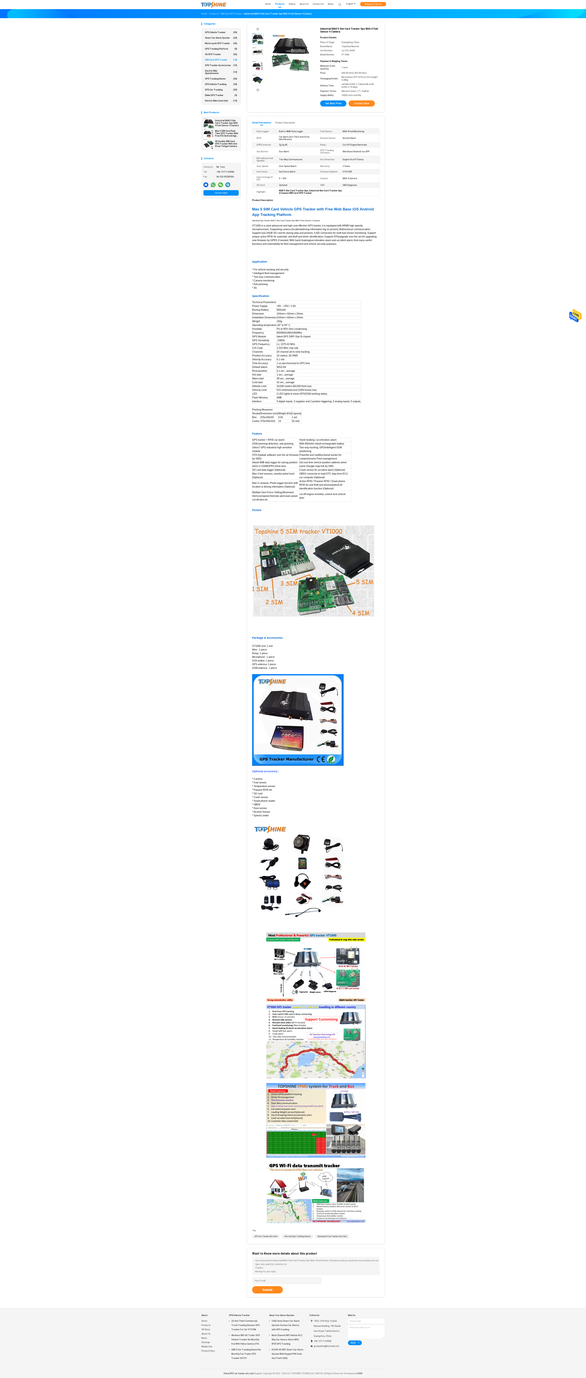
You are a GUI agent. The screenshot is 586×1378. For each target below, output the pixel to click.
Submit (267, 1290)
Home (204, 1321)
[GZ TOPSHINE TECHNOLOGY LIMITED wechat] (220, 184)
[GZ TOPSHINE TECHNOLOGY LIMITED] (213, 4)
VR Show (205, 1329)
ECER (359, 1373)
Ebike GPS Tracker (221, 95)
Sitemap (205, 1342)
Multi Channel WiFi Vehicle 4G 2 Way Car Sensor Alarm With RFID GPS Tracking (287, 1339)
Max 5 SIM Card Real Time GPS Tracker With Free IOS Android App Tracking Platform (226, 133)
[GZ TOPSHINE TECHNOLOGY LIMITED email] (205, 184)
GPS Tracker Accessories (221, 65)
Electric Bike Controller (221, 100)
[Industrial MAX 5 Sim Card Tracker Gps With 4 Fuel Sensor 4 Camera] (208, 123)
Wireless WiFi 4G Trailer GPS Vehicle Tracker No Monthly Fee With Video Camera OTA (245, 1339)
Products (206, 1325)
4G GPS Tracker (221, 54)
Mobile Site (206, 1346)
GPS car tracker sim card (266, 1236)
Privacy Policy (208, 1351)
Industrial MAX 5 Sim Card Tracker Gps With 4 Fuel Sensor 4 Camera (227, 123)
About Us (205, 1334)
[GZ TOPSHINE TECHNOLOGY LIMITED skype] (227, 184)
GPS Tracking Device (221, 79)
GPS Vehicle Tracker (221, 32)
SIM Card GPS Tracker (221, 60)
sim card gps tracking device (297, 1236)
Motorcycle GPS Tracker (221, 43)
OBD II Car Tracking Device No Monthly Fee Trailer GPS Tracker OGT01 (246, 1353)
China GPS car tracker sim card (239, 1373)
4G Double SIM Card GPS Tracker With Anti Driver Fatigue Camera (226, 143)
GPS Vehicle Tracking (221, 84)
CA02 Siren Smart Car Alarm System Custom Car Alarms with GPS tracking (286, 1325)
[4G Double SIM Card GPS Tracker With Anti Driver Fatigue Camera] (208, 144)
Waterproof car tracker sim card (332, 1236)
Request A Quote (373, 4)
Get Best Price (333, 103)
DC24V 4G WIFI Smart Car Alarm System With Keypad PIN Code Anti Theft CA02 (287, 1353)
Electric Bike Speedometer (221, 72)
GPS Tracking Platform (221, 49)
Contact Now (221, 193)
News (204, 1338)
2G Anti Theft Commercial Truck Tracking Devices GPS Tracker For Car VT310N (245, 1325)
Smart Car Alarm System (221, 38)
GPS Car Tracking (221, 89)
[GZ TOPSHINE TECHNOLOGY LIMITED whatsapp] (213, 184)
